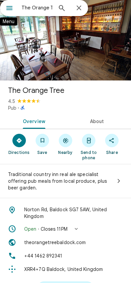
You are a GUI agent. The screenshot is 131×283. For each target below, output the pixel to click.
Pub (12, 108)
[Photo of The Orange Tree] (65, 40)
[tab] (32, 121)
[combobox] (36, 8)
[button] (65, 229)
